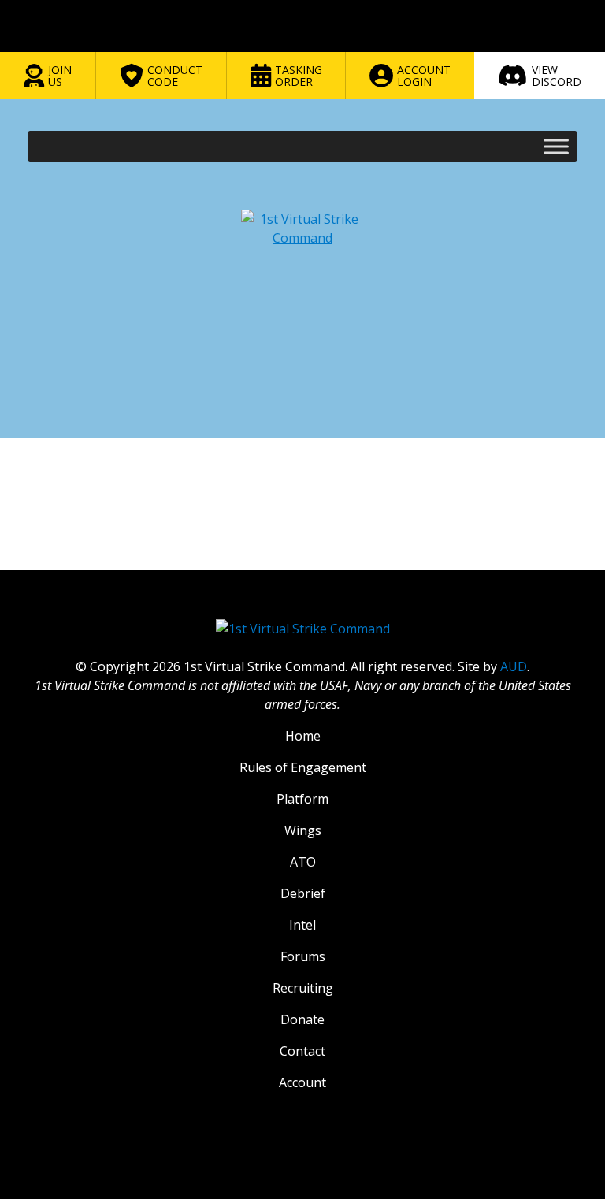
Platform (302, 798)
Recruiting (303, 988)
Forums (302, 956)
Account (302, 1082)
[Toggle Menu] (556, 146)
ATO (303, 861)
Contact (302, 1051)
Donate (302, 1019)
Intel (302, 925)
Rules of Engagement (302, 767)
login (102, 573)
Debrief (302, 893)
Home (303, 735)
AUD (513, 666)
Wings (302, 830)
